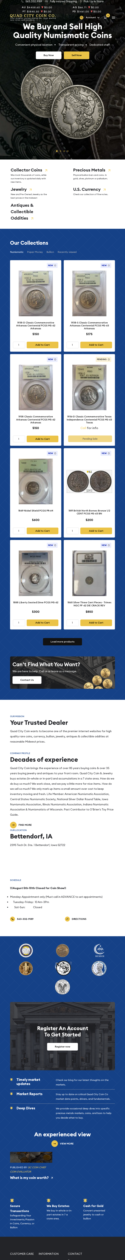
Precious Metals (89, 170)
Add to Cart (42, 344)
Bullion (50, 251)
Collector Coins (26, 170)
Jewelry (19, 189)
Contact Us (27, 680)
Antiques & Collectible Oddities (22, 211)
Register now (62, 1046)
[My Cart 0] (105, 17)
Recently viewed (67, 251)
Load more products (62, 641)
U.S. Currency (87, 189)
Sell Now (77, 55)
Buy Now (49, 55)
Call (83, 428)
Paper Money (35, 251)
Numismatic (16, 251)
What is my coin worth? (29, 1177)
